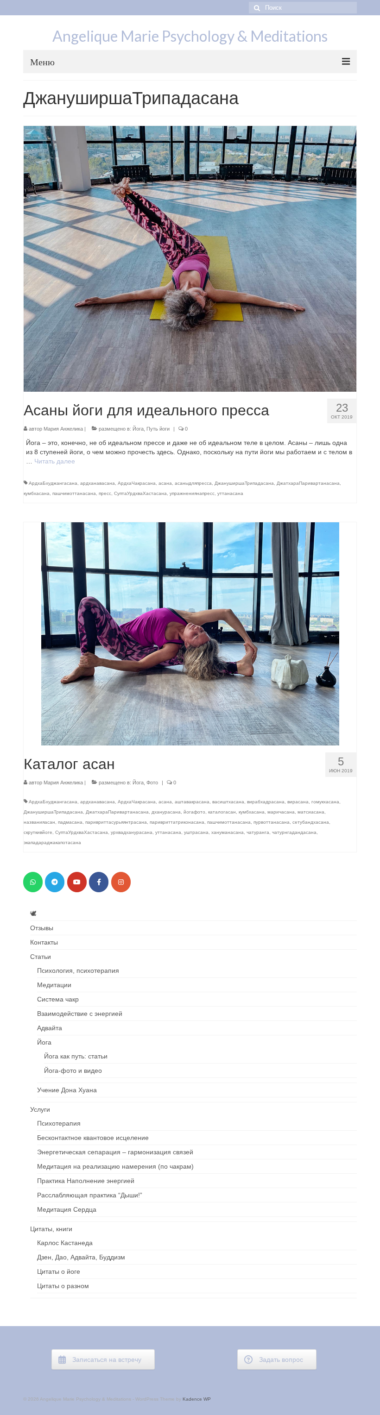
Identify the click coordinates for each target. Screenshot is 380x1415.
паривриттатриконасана (177, 822)
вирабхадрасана (266, 801)
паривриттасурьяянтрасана (116, 822)
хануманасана (227, 832)
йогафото (194, 811)
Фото (152, 782)
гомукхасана (325, 801)
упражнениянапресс (192, 493)
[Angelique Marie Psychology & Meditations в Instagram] (121, 882)
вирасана (298, 801)
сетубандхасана (310, 822)
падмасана (70, 822)
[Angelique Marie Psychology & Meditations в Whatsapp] (33, 882)
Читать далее (54, 461)
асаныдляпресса (193, 483)
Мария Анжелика (63, 429)
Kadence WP (197, 1399)
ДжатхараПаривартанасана (308, 483)
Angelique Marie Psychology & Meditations (190, 36)
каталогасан (222, 811)
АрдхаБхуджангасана (53, 483)
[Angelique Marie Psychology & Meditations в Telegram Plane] (54, 882)
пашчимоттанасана (74, 493)
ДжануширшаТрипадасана (244, 483)
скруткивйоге (38, 832)
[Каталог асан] (190, 633)
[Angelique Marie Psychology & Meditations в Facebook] (98, 882)
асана (165, 483)
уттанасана (230, 493)
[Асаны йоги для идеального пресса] (190, 258)
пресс (105, 493)
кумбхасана (37, 493)
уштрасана (196, 832)
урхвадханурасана (131, 832)
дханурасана (166, 811)
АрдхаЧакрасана (137, 483)
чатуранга (258, 832)
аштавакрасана (192, 801)
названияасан (39, 822)
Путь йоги (158, 429)
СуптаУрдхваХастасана (140, 493)
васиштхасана (228, 801)
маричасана (281, 811)
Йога (138, 429)
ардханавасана (97, 483)
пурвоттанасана (271, 822)
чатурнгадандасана (294, 832)
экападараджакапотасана (52, 842)
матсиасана (311, 811)
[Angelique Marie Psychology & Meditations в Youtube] (77, 882)
